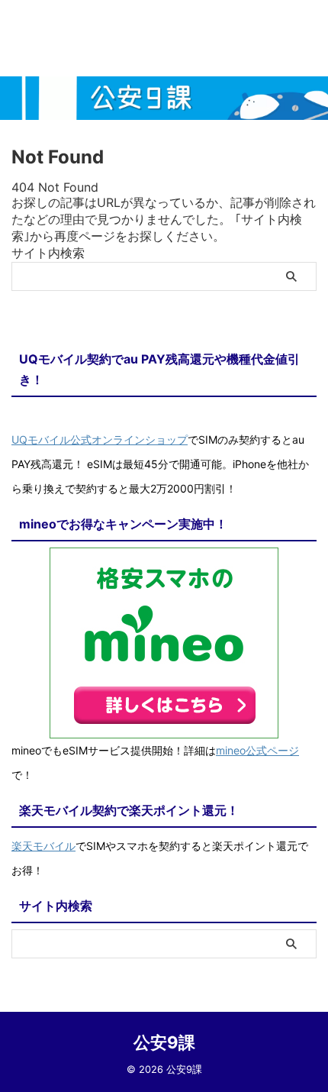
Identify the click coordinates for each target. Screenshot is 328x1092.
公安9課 (164, 1042)
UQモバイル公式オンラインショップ (99, 439)
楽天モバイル (43, 845)
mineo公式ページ (257, 750)
